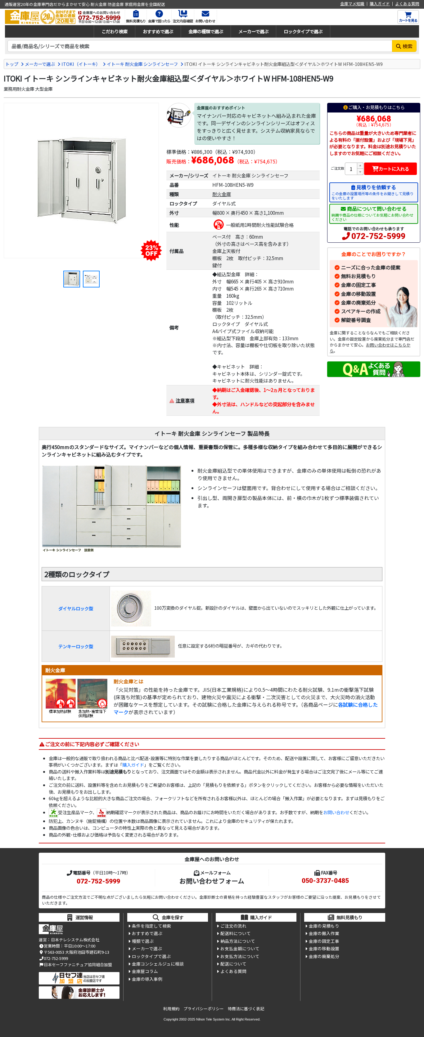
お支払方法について (239, 956)
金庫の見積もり (324, 926)
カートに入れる (394, 168)
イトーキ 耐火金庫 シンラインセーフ (142, 64)
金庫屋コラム (145, 971)
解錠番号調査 (356, 319)
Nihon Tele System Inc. (213, 1019)
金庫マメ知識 (352, 4)
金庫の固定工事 (358, 284)
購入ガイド (380, 4)
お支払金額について (239, 948)
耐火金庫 (221, 193)
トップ (11, 64)
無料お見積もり (358, 276)
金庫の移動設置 (358, 293)
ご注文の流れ (233, 926)
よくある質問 (407, 4)
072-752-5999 (378, 236)
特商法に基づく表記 (246, 1009)
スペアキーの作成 (361, 311)
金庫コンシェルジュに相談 (158, 964)
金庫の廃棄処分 (358, 302)
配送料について (235, 933)
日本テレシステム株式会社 (75, 940)
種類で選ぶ (143, 941)
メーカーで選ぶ (253, 31)
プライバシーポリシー (203, 1009)
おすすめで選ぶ (158, 31)
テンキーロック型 (75, 646)
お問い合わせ (336, 812)
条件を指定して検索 (151, 926)
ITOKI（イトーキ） (80, 64)
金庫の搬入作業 (324, 933)
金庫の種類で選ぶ (205, 31)
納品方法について (237, 941)
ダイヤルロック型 (75, 608)
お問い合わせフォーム (211, 880)
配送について (233, 964)
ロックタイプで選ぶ (303, 31)
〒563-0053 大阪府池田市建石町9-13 (76, 952)
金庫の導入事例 (147, 979)
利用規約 (171, 1009)
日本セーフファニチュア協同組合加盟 (78, 964)
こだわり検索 (114, 31)
